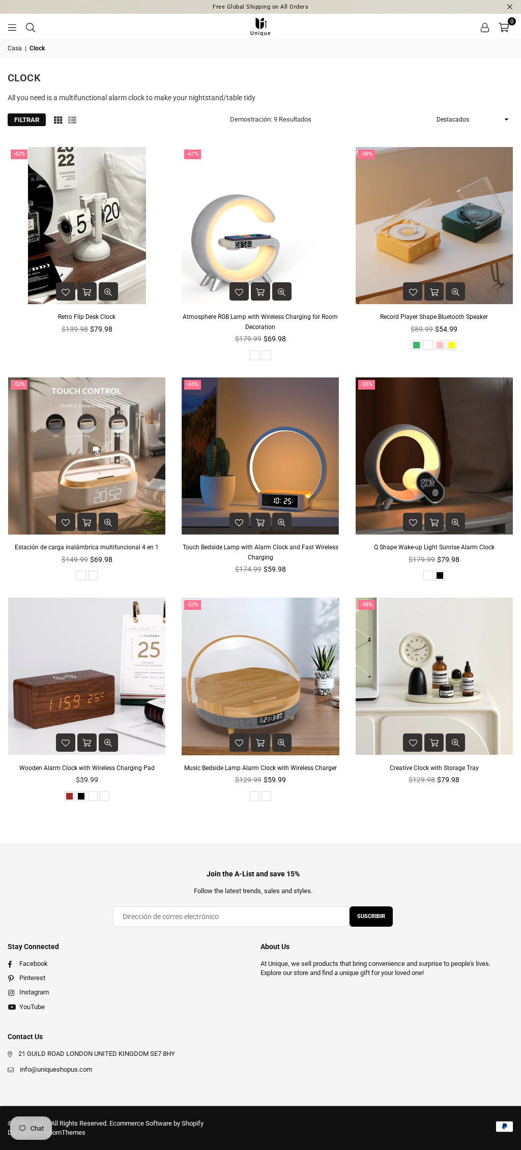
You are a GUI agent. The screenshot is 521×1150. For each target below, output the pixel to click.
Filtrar (26, 120)
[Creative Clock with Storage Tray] (434, 676)
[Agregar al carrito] (260, 522)
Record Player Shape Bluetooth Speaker (434, 316)
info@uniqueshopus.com (56, 1069)
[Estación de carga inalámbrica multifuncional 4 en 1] (86, 456)
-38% (366, 154)
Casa (15, 48)
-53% (19, 384)
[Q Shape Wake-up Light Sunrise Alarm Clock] (434, 456)
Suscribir (371, 916)
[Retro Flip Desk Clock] (86, 225)
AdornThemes (65, 1132)
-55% (366, 384)
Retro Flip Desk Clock (86, 316)
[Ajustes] (485, 26)
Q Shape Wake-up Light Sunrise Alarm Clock (434, 547)
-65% (192, 384)
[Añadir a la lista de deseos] (65, 291)
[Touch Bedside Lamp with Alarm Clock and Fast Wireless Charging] (260, 456)
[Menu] (12, 26)
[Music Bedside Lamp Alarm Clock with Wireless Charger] (260, 676)
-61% (192, 154)
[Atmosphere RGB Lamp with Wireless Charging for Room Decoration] (260, 225)
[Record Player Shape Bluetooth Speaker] (434, 225)
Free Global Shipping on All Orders (260, 7)
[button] (503, 26)
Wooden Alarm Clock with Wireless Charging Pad (87, 768)
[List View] (72, 119)
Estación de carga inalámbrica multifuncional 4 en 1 (87, 547)
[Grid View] (58, 119)
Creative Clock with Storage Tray (434, 768)
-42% (19, 154)
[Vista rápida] (108, 291)
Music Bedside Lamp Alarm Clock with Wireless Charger (260, 768)
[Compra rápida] (87, 291)
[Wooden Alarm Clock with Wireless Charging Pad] (86, 676)
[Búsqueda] (30, 26)
